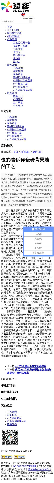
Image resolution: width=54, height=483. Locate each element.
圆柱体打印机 (14, 33)
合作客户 (18, 106)
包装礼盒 (18, 49)
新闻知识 (12, 64)
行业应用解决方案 (16, 421)
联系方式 (18, 96)
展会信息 (18, 74)
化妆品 (16, 58)
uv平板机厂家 (20, 83)
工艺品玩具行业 (21, 42)
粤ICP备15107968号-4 (39, 469)
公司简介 (18, 99)
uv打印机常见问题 (22, 90)
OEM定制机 (13, 36)
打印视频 (12, 412)
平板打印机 (13, 30)
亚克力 (16, 61)
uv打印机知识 (14, 418)
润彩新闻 (18, 71)
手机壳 (16, 52)
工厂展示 (18, 102)
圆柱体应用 (19, 55)
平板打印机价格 (21, 77)
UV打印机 (30, 466)
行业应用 (12, 39)
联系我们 (12, 93)
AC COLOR (18, 466)
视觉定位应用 (20, 46)
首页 (9, 27)
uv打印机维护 (20, 87)
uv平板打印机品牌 (22, 80)
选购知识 (18, 68)
